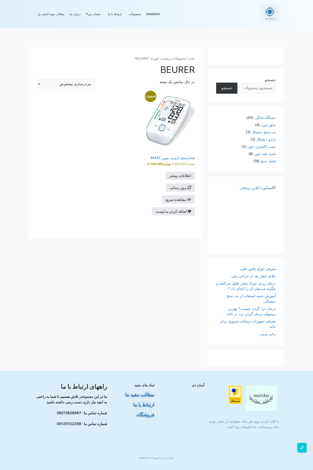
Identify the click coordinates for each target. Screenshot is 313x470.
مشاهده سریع (176, 199)
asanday (153, 14)
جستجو (270, 80)
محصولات (135, 14)
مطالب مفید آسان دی (51, 14)
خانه (192, 58)
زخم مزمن (268, 334)
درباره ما (75, 14)
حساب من (94, 14)
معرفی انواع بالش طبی (257, 269)
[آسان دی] (261, 398)
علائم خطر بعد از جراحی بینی (253, 276)
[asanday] (270, 13)
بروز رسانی (179, 187)
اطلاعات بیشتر (180, 176)
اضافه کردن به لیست (172, 211)
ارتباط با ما (115, 14)
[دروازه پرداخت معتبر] (226, 395)
